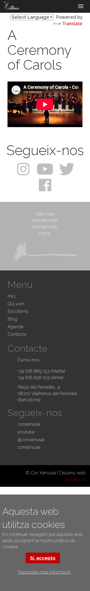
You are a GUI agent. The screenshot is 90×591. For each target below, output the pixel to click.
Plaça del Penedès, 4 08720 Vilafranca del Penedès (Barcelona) (47, 393)
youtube (26, 431)
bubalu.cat (76, 479)
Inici (11, 296)
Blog (12, 319)
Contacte (17, 334)
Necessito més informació (44, 572)
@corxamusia (31, 439)
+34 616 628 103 (34, 377)
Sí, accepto (43, 558)
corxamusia (29, 424)
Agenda (15, 326)
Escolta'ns (18, 311)
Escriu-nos (29, 359)
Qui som (16, 303)
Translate (72, 23)
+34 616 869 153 (34, 371)
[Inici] (11, 5)
